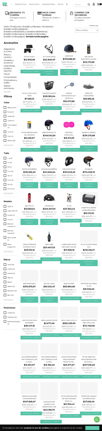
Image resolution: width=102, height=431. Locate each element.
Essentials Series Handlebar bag (88, 209)
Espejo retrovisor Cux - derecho (69, 95)
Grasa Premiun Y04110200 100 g (29, 245)
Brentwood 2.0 (49, 132)
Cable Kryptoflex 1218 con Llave (89, 321)
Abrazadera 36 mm (49, 320)
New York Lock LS (69, 320)
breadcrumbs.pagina (14, 36)
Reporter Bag (29, 283)
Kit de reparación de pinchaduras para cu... (69, 398)
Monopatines (48, 4)
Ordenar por (93, 25)
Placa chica (29, 57)
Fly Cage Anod (49, 57)
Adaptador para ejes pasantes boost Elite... (68, 359)
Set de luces (49, 283)
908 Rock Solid (69, 169)
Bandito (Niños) (89, 132)
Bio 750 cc (29, 206)
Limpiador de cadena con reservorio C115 (49, 404)
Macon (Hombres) (49, 169)
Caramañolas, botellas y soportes (9, 68)
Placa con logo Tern (29, 94)
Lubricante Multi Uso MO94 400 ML (69, 245)
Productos (20, 4)
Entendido (92, 428)
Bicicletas (34, 4)
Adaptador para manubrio (29, 321)
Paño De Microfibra (89, 94)
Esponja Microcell (69, 134)
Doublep (89, 169)
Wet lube (49, 244)
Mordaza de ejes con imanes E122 (29, 397)
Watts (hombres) (29, 169)
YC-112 (69, 206)
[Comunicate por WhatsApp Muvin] (97, 419)
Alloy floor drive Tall (89, 245)
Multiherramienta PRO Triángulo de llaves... (29, 359)
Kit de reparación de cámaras (29, 134)
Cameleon (49, 206)
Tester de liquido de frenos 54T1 (89, 397)
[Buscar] (89, 4)
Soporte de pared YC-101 (89, 285)
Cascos (7, 74)
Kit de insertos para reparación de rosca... (88, 359)
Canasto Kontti (49, 93)
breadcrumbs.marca (14, 34)
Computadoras (10, 77)
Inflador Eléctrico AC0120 (88, 58)
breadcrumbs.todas (35, 34)
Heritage (69, 56)
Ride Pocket (69, 283)
